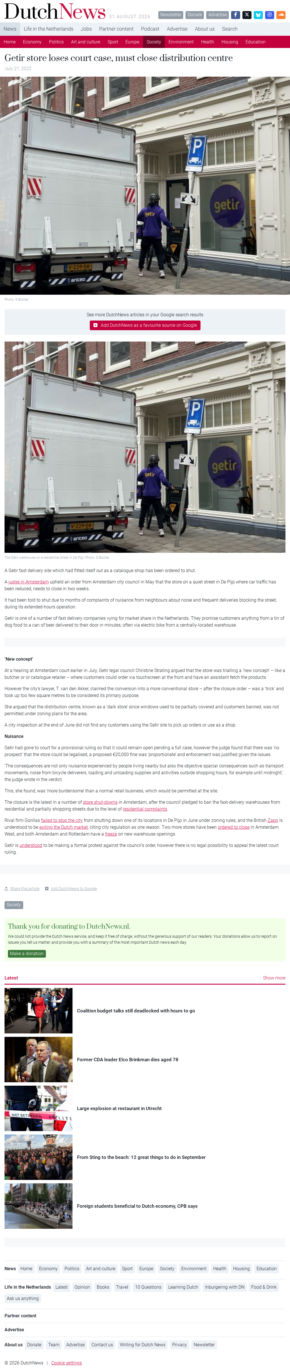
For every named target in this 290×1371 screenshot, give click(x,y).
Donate (195, 14)
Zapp (273, 820)
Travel (122, 1287)
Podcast (150, 29)
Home (10, 42)
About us (205, 29)
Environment (181, 42)
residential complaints (145, 809)
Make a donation (27, 953)
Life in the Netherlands (48, 29)
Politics (56, 42)
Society (154, 42)
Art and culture (85, 42)
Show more (274, 978)
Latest (11, 978)
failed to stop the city (62, 820)
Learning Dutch (183, 1287)
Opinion (82, 1287)
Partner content (116, 29)
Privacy (179, 1344)
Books (103, 1287)
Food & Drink (264, 1287)
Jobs (86, 29)
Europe (132, 42)
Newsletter (170, 14)
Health (207, 42)
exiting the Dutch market (63, 827)
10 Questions (148, 1287)
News (10, 29)
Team (53, 1344)
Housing (229, 42)
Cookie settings (66, 1363)
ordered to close (234, 827)
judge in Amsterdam (28, 582)
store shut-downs (100, 802)
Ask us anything (23, 1298)
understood (31, 845)
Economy (32, 42)
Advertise (217, 14)
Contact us (102, 1344)
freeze (111, 834)
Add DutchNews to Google (74, 888)
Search (230, 29)
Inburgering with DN (224, 1287)
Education (256, 42)
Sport (113, 42)
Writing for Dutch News (142, 1344)
